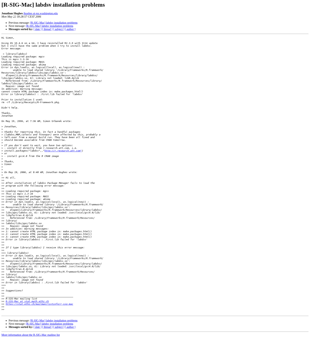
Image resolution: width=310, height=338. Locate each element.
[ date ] (37, 29)
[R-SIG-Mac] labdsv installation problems (54, 22)
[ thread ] (47, 29)
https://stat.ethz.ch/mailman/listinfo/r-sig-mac (39, 304)
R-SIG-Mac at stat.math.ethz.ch (27, 301)
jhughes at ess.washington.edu (41, 13)
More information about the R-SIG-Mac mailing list (30, 334)
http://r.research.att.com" (63, 150)
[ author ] (70, 29)
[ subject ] (58, 29)
